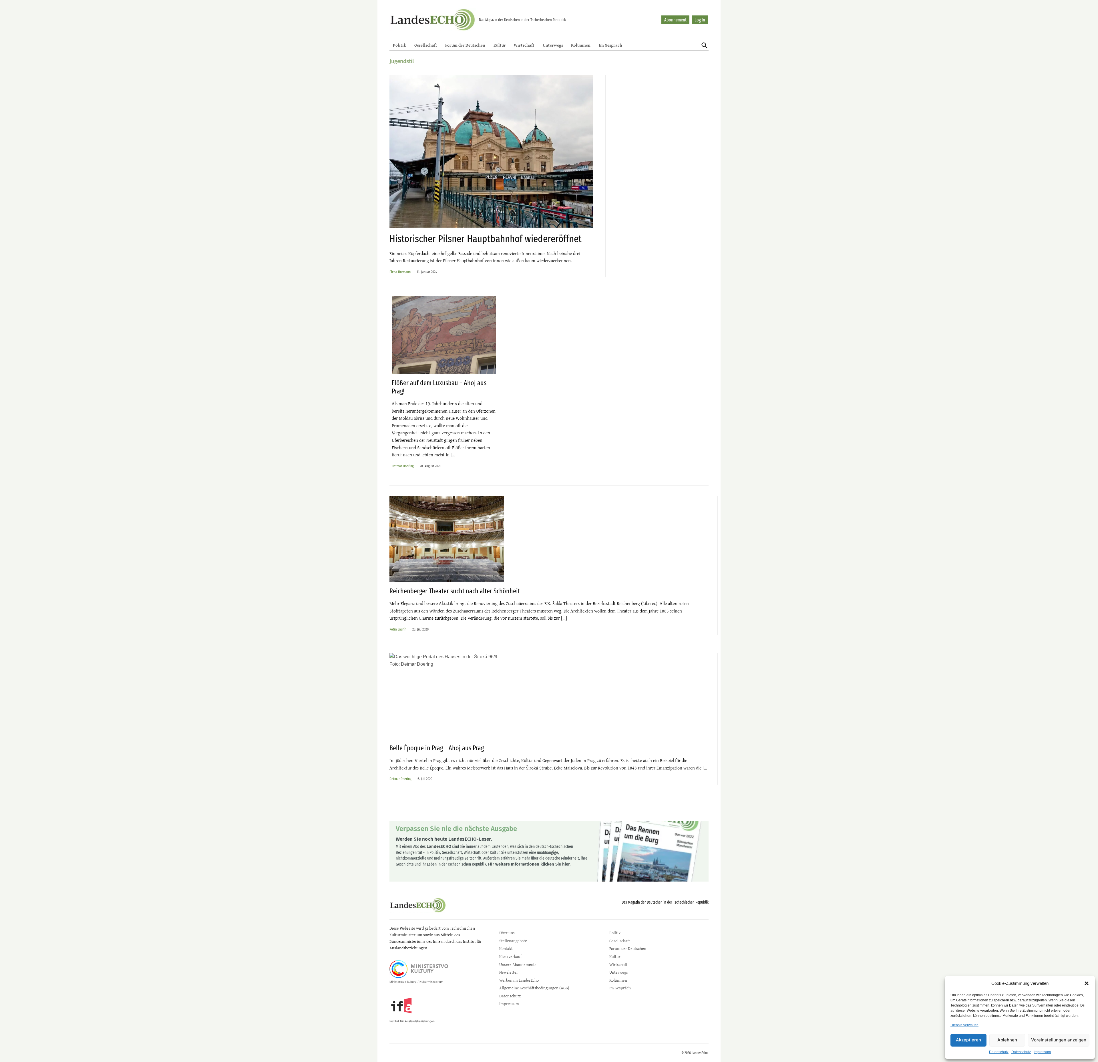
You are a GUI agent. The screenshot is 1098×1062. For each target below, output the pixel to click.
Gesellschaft (425, 45)
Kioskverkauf (510, 956)
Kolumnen (580, 45)
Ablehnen (1007, 1040)
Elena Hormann (400, 272)
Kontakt (506, 948)
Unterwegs (553, 45)
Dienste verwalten (964, 1025)
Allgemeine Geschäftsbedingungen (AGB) (534, 988)
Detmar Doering (403, 466)
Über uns (507, 933)
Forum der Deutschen (465, 45)
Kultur (500, 45)
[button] (1086, 983)
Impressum (1042, 1052)
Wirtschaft (524, 45)
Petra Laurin (397, 629)
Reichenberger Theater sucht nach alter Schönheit (454, 591)
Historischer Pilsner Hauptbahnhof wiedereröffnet (485, 238)
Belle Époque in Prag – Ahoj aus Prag (436, 748)
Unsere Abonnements (517, 964)
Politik (399, 45)
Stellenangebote (513, 941)
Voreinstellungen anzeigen (1058, 1040)
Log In (700, 20)
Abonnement (675, 20)
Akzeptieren (968, 1040)
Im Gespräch (610, 45)
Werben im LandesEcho (519, 980)
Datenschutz (999, 1052)
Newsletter (508, 972)
